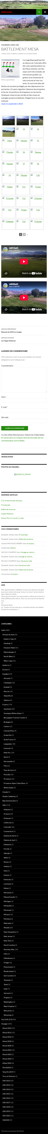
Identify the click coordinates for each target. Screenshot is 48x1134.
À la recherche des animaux (11, 501)
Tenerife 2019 (7, 1072)
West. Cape (8, 661)
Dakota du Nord (10, 836)
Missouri (7, 914)
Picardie (7, 774)
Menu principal (45, 12)
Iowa (5, 871)
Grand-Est (7, 735)
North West (8, 656)
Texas (6, 984)
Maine (6, 888)
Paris (6, 766)
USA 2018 (6, 1107)
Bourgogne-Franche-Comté (14, 718)
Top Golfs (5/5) (6, 1019)
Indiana (6, 866)
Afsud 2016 (6, 1037)
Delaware (7, 844)
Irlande (5, 792)
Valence (7, 700)
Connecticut (8, 831)
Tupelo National (7, 514)
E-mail (4, 407)
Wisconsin (8, 1011)
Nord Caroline (9, 945)
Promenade (5, 505)
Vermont (7, 993)
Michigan (7, 901)
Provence (7, 779)
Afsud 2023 (6, 1054)
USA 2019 (6, 1111)
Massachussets (9, 897)
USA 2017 (6, 1102)
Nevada (6, 928)
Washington (8, 1002)
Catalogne (7, 683)
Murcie (6, 691)
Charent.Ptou (9, 731)
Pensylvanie (8, 967)
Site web (4, 417)
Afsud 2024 (6, 1059)
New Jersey (8, 936)
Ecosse (5, 669)
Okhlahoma (8, 958)
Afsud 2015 (6, 1032)
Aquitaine (7, 709)
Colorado (5, 45)
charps (14, 54)
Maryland (7, 893)
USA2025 (6, 1120)
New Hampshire (10, 932)
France (5, 704)
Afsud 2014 (6, 1028)
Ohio (6, 954)
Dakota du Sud (9, 840)
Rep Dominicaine (9, 801)
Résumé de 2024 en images (11, 330)
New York (7, 941)
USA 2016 (6, 1098)
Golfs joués (6, 12)
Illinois (6, 862)
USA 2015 (6, 1094)
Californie (7, 823)
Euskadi (7, 687)
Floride (6, 849)
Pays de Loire (9, 770)
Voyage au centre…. (28, 552)
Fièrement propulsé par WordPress (12, 1131)
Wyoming (7, 1015)
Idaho (6, 858)
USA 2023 (6, 1116)
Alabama (7, 809)
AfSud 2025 (6, 1063)
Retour (13, 548)
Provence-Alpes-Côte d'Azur (14, 783)
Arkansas (7, 818)
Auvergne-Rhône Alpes (12, 713)
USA (17, 45)
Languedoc (8, 744)
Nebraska (7, 923)
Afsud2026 (6, 1067)
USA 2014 (6, 1089)
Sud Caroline (9, 976)
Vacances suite (26, 561)
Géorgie (7, 853)
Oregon (6, 963)
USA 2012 (6, 1081)
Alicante (7, 678)
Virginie (7, 997)
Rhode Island (9, 971)
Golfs (12, 45)
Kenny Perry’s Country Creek (12, 518)
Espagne (5, 674)
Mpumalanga (9, 652)
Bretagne (7, 722)
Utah (5, 989)
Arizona (7, 814)
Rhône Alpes (8, 788)
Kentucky (7, 879)
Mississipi (7, 910)
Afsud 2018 (6, 1041)
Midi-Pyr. (7, 753)
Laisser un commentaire (27, 54)
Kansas (6, 875)
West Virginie (9, 1006)
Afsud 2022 (6, 1050)
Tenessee (7, 980)
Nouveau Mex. (9, 949)
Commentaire (7, 365)
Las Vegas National (8, 339)
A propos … (31, 543)
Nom (4, 397)
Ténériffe (7, 696)
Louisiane (7, 884)
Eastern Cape (9, 639)
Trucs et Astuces (8, 1076)
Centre (6, 726)
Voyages (4, 1024)
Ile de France (8, 739)
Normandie (8, 761)
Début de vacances (8, 509)
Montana (7, 919)
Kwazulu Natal (9, 648)
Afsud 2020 (6, 1046)
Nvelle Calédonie (9, 796)
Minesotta (7, 906)
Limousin (7, 748)
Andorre (5, 665)
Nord (6, 757)
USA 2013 (6, 1085)
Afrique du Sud (8, 635)
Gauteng (7, 643)
